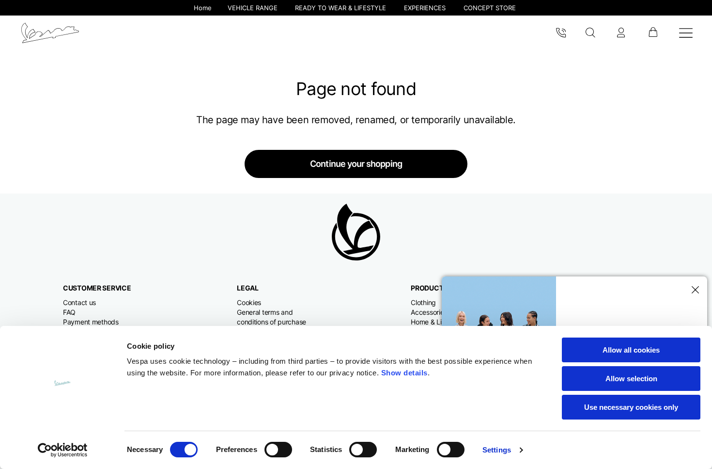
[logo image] (50, 33)
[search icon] (591, 33)
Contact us (79, 302)
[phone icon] (561, 33)
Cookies (249, 302)
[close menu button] (693, 290)
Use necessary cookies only (631, 407)
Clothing (423, 302)
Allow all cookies (631, 350)
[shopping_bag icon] (653, 33)
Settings (496, 450)
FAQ (69, 312)
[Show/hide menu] (686, 33)
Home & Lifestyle (436, 322)
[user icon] (621, 33)
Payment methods (91, 322)
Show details (404, 373)
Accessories (429, 312)
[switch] (278, 449)
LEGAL (248, 288)
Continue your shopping (356, 164)
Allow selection (631, 378)
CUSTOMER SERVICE (97, 288)
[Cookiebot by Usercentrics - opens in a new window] (62, 450)
